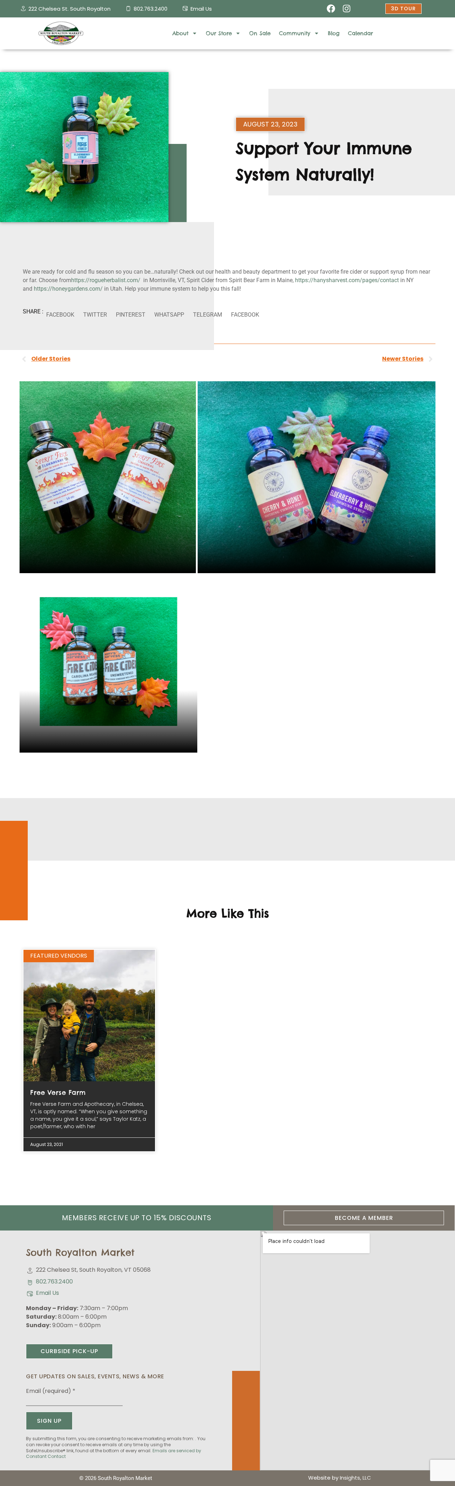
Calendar (360, 33)
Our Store (219, 33)
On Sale (260, 33)
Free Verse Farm (58, 1092)
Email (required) (50, 1391)
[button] (60, 315)
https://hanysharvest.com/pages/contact (347, 280)
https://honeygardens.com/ (68, 288)
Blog (333, 33)
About (180, 33)
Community (294, 33)
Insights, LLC (355, 1477)
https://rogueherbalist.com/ (105, 280)
